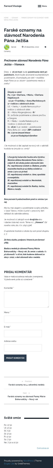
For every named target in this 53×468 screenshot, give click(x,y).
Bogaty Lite (9, 464)
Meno (7, 312)
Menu (44, 6)
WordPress (28, 461)
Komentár (9, 288)
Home (6, 18)
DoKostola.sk (43, 448)
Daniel (13, 47)
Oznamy (15, 18)
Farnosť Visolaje (13, 6)
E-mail (7, 327)
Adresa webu (10, 341)
